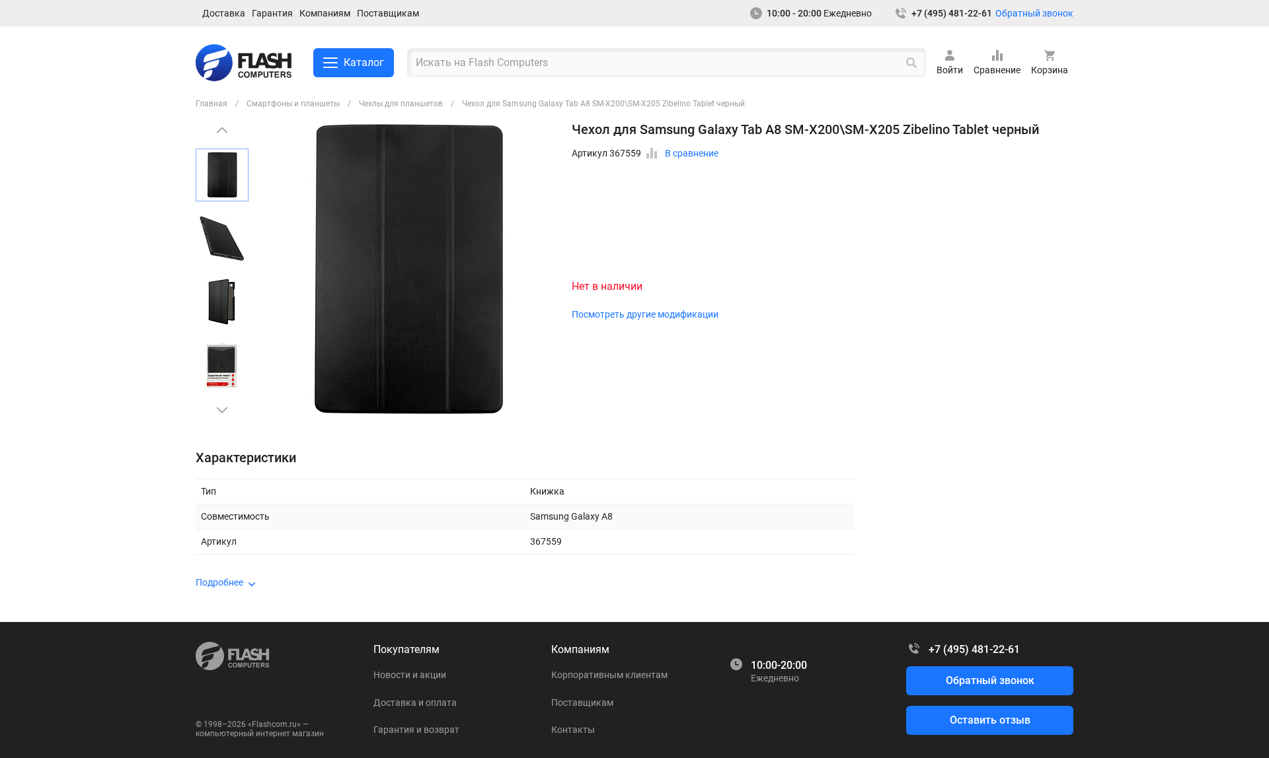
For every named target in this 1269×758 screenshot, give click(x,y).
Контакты (573, 729)
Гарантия (272, 13)
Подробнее (219, 582)
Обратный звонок (1034, 13)
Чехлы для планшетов (401, 103)
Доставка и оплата (415, 702)
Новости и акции (409, 675)
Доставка (223, 13)
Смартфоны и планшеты (293, 103)
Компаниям (324, 13)
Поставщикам (388, 13)
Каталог (364, 62)
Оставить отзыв (990, 720)
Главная (211, 103)
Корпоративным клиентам (609, 675)
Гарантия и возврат (416, 729)
